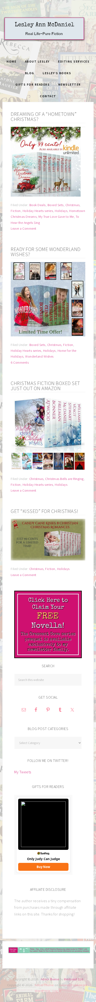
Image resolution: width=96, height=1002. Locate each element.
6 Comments (20, 362)
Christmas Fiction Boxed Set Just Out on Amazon (45, 386)
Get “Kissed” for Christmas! (44, 511)
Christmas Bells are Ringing (64, 479)
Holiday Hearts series (38, 211)
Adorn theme (50, 979)
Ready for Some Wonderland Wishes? (46, 252)
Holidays (61, 211)
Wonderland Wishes (39, 356)
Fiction (16, 211)
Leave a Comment (23, 228)
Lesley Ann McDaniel (48, 33)
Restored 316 (73, 979)
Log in (57, 991)
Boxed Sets (56, 205)
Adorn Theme (44, 985)
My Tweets (22, 772)
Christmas (72, 205)
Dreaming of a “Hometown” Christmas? (43, 116)
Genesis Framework (73, 985)
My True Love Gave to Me (56, 216)
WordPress (42, 991)
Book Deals (37, 205)
